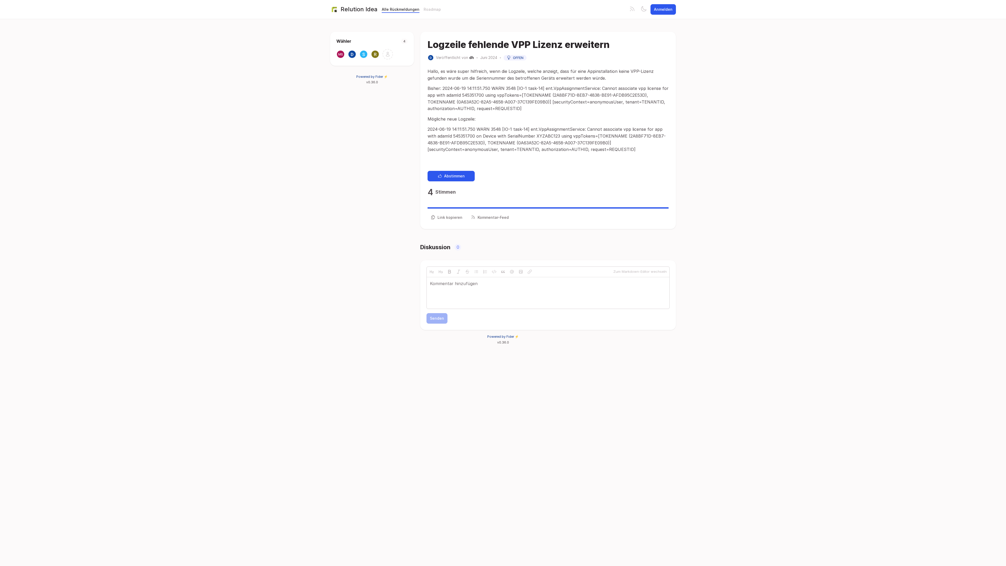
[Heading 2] (432, 272)
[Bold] (449, 272)
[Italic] (458, 272)
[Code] (494, 272)
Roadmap (432, 9)
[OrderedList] (485, 272)
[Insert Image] (521, 272)
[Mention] (512, 272)
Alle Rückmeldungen (400, 9)
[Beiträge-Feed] (632, 9)
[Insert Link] (530, 272)
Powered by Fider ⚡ (372, 77)
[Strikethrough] (467, 272)
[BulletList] (476, 272)
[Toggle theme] (643, 9)
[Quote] (503, 272)
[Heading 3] (441, 272)
